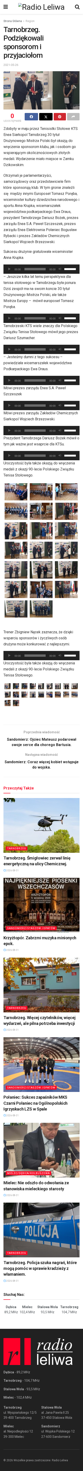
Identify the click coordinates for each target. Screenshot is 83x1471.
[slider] (70, 268)
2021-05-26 (10, 65)
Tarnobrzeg (16, 848)
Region (30, 21)
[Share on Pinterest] (60, 116)
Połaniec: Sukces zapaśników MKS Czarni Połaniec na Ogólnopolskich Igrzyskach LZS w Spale (35, 1103)
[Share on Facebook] (31, 116)
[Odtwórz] (9, 269)
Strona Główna (12, 21)
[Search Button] (77, 7)
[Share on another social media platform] (73, 116)
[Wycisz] (60, 269)
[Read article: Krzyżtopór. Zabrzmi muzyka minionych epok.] (41, 905)
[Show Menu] (5, 7)
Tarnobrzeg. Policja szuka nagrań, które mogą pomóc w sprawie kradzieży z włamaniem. (40, 1268)
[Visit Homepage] (41, 7)
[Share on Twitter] (46, 116)
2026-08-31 (12, 870)
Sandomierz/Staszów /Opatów (31, 928)
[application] (41, 269)
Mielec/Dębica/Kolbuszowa (28, 1173)
